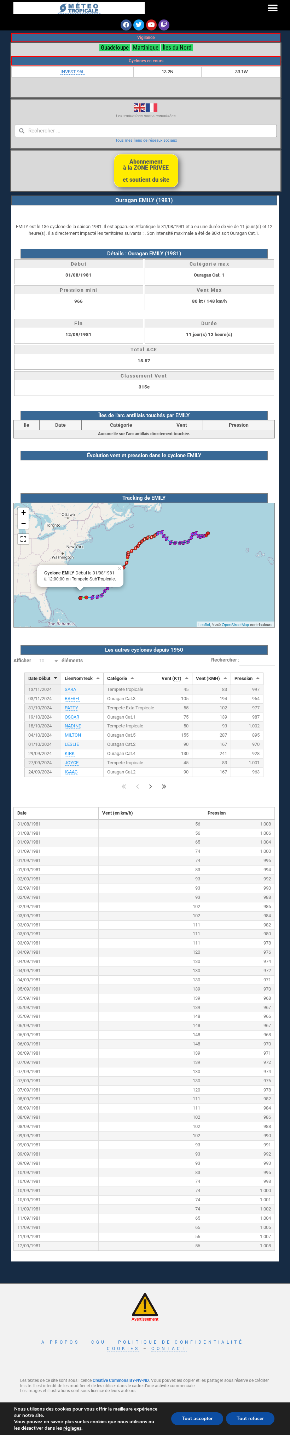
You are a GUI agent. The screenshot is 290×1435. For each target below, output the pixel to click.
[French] (152, 107)
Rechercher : (225, 660)
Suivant (150, 787)
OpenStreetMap (235, 624)
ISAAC (71, 772)
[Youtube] (151, 24)
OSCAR (72, 717)
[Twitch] (163, 24)
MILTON (73, 735)
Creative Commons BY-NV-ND (121, 1380)
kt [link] (201, 301)
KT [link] (177, 678)
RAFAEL (72, 698)
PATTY (71, 707)
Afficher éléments (48, 660)
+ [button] (23, 512)
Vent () (171, 678)
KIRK (70, 753)
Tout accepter (197, 1418)
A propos (60, 1342)
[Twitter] (138, 24)
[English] (140, 107)
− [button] (23, 523)
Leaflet (204, 624)
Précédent (137, 787)
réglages (72, 1428)
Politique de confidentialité (181, 1342)
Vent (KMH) (208, 678)
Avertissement (145, 1319)
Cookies (123, 1348)
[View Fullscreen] (23, 539)
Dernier (164, 787)
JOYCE (72, 762)
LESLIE (72, 744)
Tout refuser (250, 1418)
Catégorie (117, 678)
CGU (98, 1342)
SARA (70, 689)
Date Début (39, 678)
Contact (168, 1348)
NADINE (73, 725)
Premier (124, 787)
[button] (273, 8)
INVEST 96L (72, 71)
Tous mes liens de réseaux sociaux (146, 140)
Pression (243, 678)
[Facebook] (126, 24)
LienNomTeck (79, 678)
